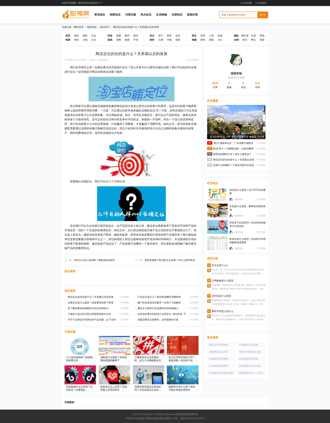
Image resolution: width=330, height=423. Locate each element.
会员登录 (262, 3)
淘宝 (76, 39)
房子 (160, 35)
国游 (262, 39)
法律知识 (177, 14)
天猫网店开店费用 (218, 358)
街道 (253, 35)
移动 (135, 35)
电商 (67, 39)
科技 (110, 35)
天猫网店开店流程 (248, 344)
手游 (135, 39)
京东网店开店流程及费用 (221, 374)
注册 (160, 39)
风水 (152, 35)
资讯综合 (99, 14)
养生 (194, 35)
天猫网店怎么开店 (218, 351)
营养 (202, 35)
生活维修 (161, 14)
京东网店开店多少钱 (250, 366)
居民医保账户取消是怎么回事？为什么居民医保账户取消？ (176, 260)
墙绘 (236, 35)
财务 (152, 39)
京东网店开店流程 (248, 358)
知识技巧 (105, 27)
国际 (85, 35)
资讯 (67, 35)
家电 (202, 39)
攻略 (118, 39)
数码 (127, 35)
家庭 (211, 39)
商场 (262, 35)
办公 (220, 39)
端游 (127, 39)
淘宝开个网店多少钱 (250, 351)
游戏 (110, 39)
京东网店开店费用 (218, 366)
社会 (93, 35)
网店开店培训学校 (218, 344)
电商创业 (115, 14)
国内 (76, 35)
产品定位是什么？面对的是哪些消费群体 (159, 297)
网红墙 (245, 35)
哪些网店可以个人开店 (251, 373)
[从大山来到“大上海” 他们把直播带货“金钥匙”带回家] (236, 129)
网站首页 (79, 27)
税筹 (177, 39)
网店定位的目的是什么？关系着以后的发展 (90, 297)
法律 (236, 39)
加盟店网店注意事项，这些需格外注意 (158, 319)
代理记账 (130, 14)
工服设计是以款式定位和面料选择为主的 (89, 314)
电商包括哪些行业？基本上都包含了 (232, 154)
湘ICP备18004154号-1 (192, 418)
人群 (211, 35)
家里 (169, 35)
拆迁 (245, 39)
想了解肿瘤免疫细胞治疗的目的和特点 (88, 308)
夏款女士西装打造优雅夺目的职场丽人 (158, 308)
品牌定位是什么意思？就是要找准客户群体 (90, 302)
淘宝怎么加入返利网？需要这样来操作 (94, 260)
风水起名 (146, 14)
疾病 (220, 35)
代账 (169, 39)
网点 (253, 39)
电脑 (118, 35)
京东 (93, 39)
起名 (177, 35)
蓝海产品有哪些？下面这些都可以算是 (233, 165)
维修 (194, 39)
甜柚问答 (192, 14)
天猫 (85, 39)
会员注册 (248, 3)
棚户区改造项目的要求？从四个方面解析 (159, 302)
